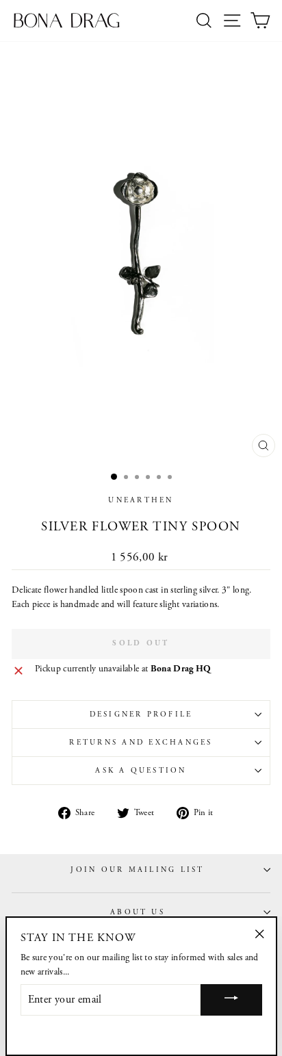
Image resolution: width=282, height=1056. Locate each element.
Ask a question (140, 770)
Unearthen (140, 500)
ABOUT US (137, 912)
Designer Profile (141, 714)
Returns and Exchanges (140, 742)
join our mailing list (137, 870)
